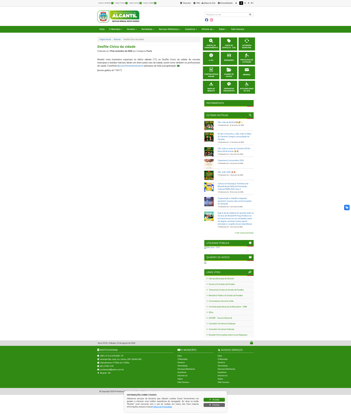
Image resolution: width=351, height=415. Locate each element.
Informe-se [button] (207, 29)
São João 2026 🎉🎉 (227, 172)
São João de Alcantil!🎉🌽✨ (230, 122)
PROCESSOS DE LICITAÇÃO (246, 61)
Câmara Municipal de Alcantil (221, 278)
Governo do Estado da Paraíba (221, 284)
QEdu (210, 312)
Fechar (215, 405)
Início (102, 29)
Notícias (117, 39)
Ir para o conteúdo (105, 3)
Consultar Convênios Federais (221, 329)
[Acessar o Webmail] (248, 343)
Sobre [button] (222, 29)
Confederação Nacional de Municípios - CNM (227, 307)
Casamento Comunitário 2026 (231, 160)
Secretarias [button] (146, 29)
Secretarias (183, 366)
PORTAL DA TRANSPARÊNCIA (211, 46)
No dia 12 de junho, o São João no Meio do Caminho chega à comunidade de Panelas (234, 136)
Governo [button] (131, 29)
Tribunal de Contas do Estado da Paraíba (226, 290)
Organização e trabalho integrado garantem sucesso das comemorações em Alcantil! (235, 201)
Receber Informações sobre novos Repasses (227, 335)
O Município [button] (115, 29)
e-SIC (211, 60)
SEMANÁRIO (229, 60)
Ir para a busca (135, 3)
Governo (181, 362)
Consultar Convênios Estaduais (221, 324)
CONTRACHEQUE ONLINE (211, 75)
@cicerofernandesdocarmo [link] (130, 66)
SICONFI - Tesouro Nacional (220, 318)
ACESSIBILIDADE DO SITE (247, 90)
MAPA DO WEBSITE (211, 90)
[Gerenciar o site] (251, 343)
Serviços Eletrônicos (186, 369)
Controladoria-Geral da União (221, 301)
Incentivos (182, 372)
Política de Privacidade (162, 407)
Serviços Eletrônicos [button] (169, 29)
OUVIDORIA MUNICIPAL (246, 46)
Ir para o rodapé (149, 3)
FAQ (198, 3)
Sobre (180, 379)
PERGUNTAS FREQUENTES (229, 90)
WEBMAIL (247, 75)
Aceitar (215, 400)
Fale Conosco (237, 29)
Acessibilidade (226, 3)
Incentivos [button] (190, 29)
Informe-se (182, 376)
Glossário (187, 3)
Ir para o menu (121, 3)
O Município (183, 359)
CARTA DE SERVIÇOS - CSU (229, 46)
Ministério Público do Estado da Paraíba (225, 295)
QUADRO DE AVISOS (229, 75)
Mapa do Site (209, 3)
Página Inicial (105, 39)
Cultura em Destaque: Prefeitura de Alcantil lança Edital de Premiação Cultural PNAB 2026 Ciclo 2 (233, 186)
